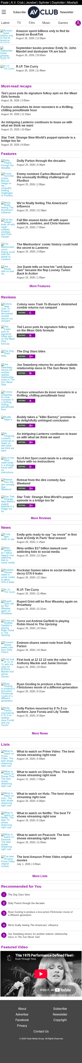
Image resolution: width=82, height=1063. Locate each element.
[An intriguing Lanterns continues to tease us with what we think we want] (8, 442)
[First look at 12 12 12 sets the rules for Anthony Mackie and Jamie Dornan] (8, 668)
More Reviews (41, 518)
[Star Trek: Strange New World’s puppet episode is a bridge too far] (8, 504)
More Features (40, 286)
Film (32, 22)
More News (40, 733)
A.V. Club (17, 2)
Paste (5, 2)
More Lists (39, 876)
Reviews (8, 297)
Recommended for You (21, 886)
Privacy (22, 1025)
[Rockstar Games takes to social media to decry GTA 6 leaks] (8, 576)
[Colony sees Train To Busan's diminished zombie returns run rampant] (8, 312)
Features (9, 154)
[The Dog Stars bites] (8, 354)
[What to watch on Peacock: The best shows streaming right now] (8, 841)
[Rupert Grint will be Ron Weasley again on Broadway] (8, 607)
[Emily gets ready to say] (8, 538)
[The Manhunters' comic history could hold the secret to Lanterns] (8, 251)
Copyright (60, 1020)
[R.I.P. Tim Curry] (8, 591)
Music (46, 22)
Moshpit (72, 2)
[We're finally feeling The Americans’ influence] (8, 207)
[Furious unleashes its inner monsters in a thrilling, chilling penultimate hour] (8, 401)
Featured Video (14, 947)
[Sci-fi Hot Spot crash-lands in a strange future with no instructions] (8, 465)
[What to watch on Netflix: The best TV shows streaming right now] (8, 820)
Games (63, 22)
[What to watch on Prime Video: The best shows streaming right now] (8, 758)
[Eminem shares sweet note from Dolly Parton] (8, 647)
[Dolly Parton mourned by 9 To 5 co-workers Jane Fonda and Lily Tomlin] (8, 716)
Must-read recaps (16, 86)
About (22, 1008)
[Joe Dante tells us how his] (8, 272)
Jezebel (31, 2)
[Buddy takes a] (8, 421)
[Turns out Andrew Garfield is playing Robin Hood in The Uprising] (8, 628)
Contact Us (41, 1031)
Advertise (22, 1014)
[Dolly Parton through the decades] (8, 164)
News (6, 527)
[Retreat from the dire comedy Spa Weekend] (8, 484)
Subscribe (19, 12)
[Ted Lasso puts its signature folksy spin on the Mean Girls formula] (8, 335)
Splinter (44, 2)
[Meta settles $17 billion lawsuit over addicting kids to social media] (8, 555)
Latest (5, 22)
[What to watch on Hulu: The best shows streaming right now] (8, 799)
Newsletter (66, 12)
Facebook (22, 1020)
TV (19, 22)
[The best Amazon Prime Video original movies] (8, 862)
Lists (5, 744)
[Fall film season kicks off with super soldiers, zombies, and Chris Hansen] (8, 228)
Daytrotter (58, 2)
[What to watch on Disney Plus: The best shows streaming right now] (8, 778)
